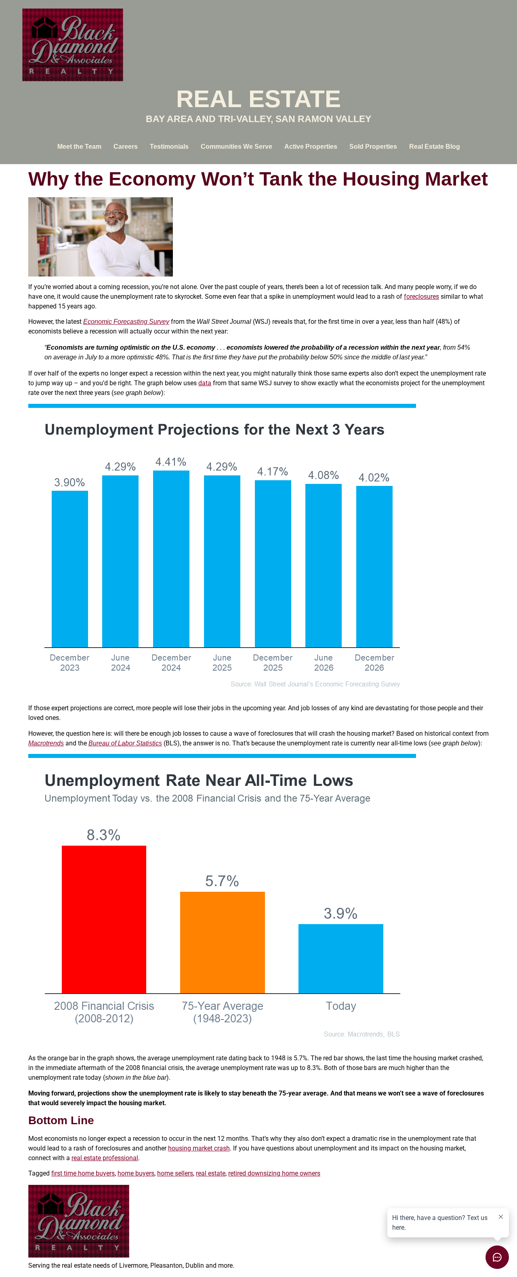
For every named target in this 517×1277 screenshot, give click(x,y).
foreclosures (421, 296)
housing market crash (199, 1148)
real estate (210, 1173)
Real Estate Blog (434, 146)
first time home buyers (83, 1173)
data (204, 383)
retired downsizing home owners (274, 1173)
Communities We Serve (236, 146)
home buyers (136, 1173)
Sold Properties (373, 146)
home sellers (175, 1173)
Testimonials (169, 146)
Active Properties (310, 146)
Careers (125, 146)
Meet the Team (79, 146)
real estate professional (104, 1158)
